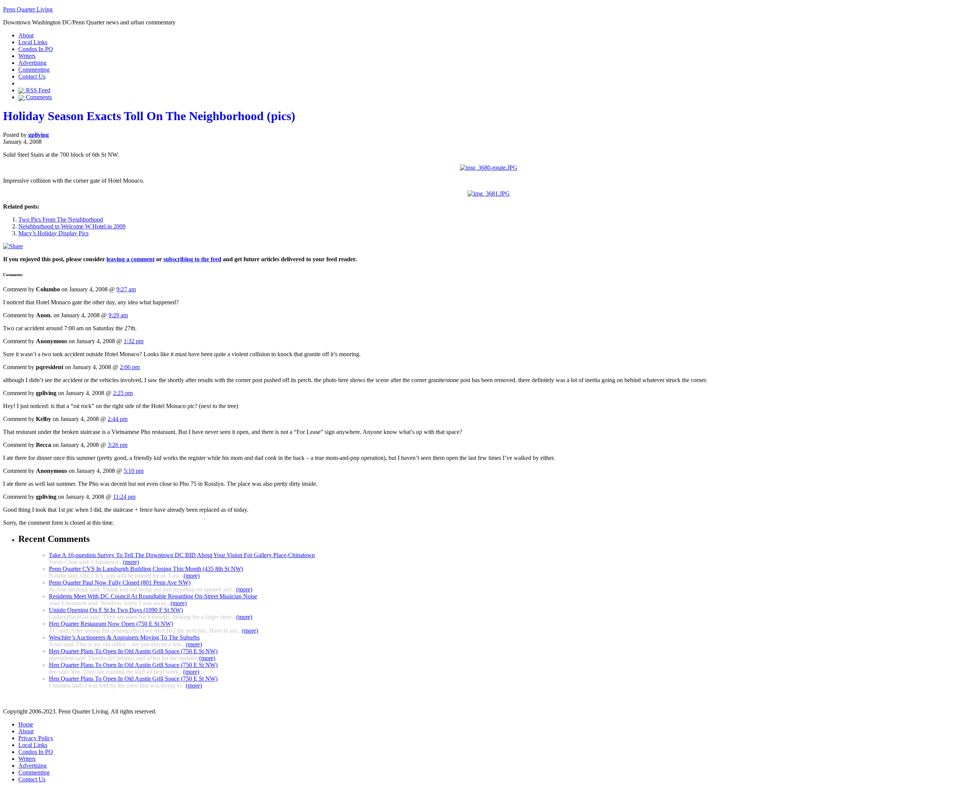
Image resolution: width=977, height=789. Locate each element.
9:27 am (126, 289)
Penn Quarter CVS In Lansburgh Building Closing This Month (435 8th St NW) (146, 569)
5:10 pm (133, 471)
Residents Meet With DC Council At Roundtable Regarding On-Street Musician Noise (153, 596)
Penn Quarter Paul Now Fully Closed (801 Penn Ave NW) (119, 582)
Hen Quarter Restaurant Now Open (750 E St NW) (111, 623)
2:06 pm (130, 367)
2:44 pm (117, 419)
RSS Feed (37, 90)
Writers (26, 56)
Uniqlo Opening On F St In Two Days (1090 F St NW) (116, 610)
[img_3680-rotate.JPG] (489, 167)
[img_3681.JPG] (489, 193)
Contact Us (31, 76)
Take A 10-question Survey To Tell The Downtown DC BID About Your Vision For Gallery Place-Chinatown (182, 555)
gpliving (38, 135)
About (26, 35)
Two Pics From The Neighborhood (60, 219)
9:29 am (118, 315)
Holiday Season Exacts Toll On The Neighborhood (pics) (149, 116)
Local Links (32, 42)
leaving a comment (130, 259)
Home (25, 724)
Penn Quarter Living (28, 9)
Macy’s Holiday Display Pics (53, 233)
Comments (38, 97)
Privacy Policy (35, 738)
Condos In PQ (35, 49)
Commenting (34, 69)
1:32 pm (133, 341)
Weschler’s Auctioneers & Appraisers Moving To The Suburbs (124, 637)
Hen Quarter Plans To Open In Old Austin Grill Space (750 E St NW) (133, 651)
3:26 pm (117, 445)
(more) (131, 562)
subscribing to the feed (192, 259)
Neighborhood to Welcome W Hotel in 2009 (72, 226)
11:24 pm (124, 496)
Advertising (32, 62)
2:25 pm (123, 393)
